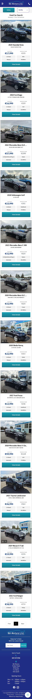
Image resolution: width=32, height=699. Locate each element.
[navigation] (2, 3)
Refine (9, 10)
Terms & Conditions (20, 694)
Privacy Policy (10, 694)
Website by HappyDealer (16, 696)
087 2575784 (16, 658)
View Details (16, 64)
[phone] (29, 3)
